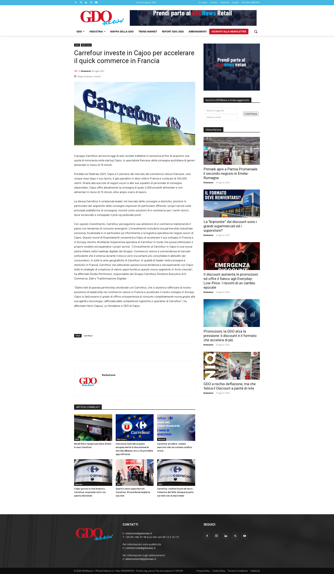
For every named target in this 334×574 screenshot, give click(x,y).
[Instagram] (81, 2)
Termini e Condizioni (238, 570)
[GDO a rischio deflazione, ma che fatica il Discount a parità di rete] (232, 366)
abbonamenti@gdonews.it (140, 559)
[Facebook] (76, 2)
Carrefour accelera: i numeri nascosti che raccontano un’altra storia (174, 447)
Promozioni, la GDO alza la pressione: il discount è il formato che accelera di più (230, 335)
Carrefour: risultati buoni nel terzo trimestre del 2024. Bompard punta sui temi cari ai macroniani (175, 492)
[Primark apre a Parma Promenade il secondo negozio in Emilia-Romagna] (232, 151)
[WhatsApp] (191, 75)
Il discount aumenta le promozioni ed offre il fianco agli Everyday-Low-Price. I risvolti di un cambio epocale (231, 281)
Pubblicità (255, 570)
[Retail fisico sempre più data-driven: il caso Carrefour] (93, 427)
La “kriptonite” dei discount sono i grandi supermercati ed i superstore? (230, 226)
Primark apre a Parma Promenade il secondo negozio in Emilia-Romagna (230, 173)
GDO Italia (86, 45)
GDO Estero (121, 439)
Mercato (161, 439)
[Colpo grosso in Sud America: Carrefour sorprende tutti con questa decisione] (93, 472)
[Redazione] (76, 71)
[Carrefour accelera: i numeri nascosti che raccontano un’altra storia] (176, 427)
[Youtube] (96, 2)
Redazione (86, 71)
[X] (91, 2)
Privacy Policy (203, 570)
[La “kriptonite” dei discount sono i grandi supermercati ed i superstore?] (232, 203)
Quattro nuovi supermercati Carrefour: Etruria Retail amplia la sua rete (133, 492)
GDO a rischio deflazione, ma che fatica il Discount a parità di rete (230, 386)
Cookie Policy (218, 570)
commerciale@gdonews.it (140, 548)
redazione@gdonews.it (138, 533)
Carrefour (88, 335)
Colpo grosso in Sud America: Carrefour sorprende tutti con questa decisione (90, 492)
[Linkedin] (86, 2)
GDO (77, 45)
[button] (256, 31)
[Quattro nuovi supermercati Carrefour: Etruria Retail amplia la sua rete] (135, 472)
